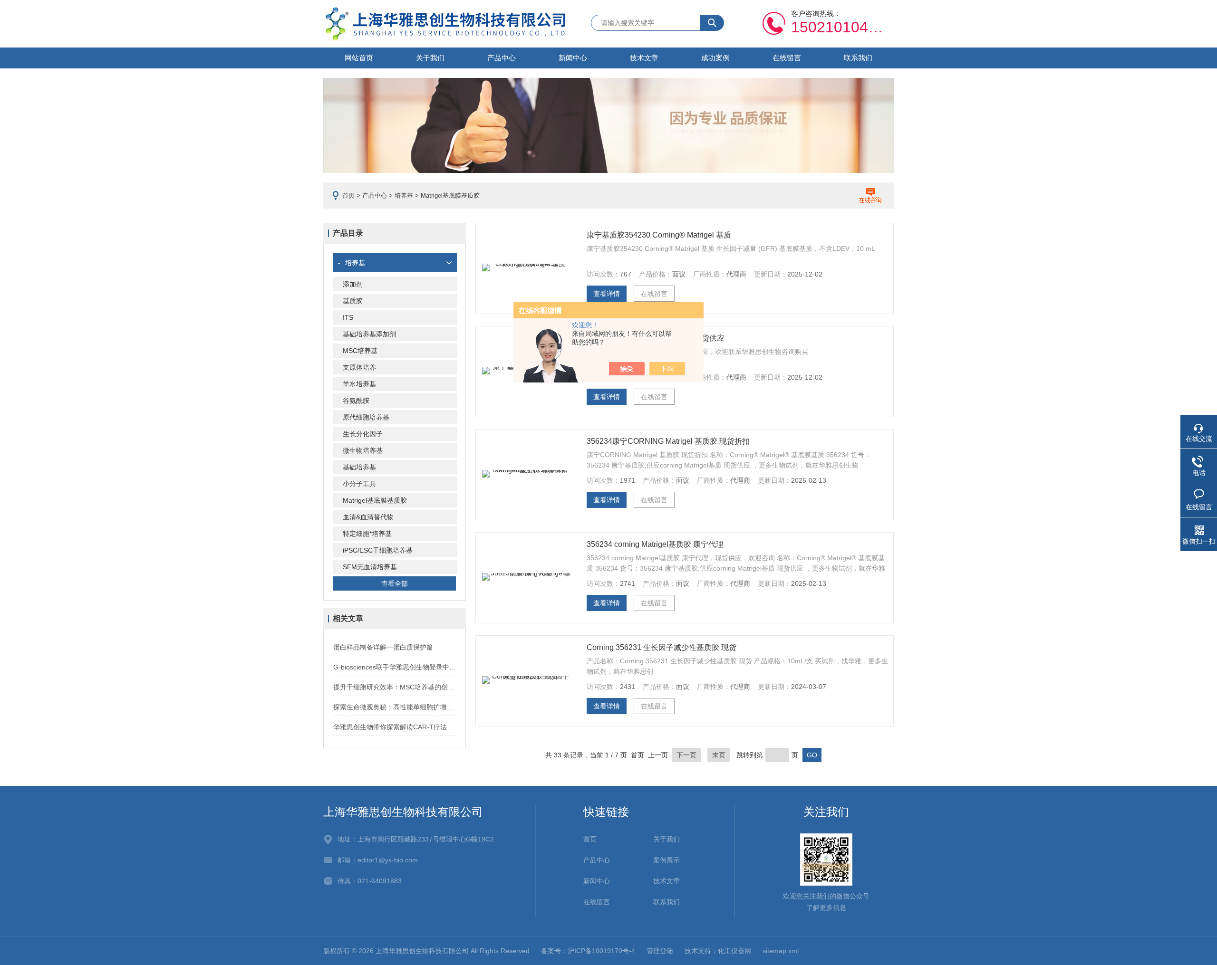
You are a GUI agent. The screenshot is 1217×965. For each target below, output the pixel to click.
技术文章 (644, 58)
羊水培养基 (359, 384)
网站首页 (359, 58)
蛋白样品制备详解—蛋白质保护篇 (383, 647)
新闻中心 (573, 58)
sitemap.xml (781, 951)
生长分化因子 (363, 434)
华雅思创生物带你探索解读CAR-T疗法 (390, 727)
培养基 (404, 195)
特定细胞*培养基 (367, 533)
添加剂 (353, 284)
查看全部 (394, 583)
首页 (348, 195)
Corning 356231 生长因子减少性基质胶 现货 (661, 647)
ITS (348, 317)
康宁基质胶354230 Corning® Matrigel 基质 (659, 235)
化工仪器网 (734, 951)
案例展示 (666, 860)
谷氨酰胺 (356, 400)
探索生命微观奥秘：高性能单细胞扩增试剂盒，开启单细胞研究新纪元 (394, 707)
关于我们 (430, 58)
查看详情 (606, 293)
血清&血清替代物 (368, 517)
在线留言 (787, 58)
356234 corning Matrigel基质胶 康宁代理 (655, 544)
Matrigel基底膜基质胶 (375, 500)
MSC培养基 (360, 350)
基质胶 (353, 301)
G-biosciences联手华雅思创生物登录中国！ (394, 667)
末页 (718, 755)
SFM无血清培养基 (370, 567)
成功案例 (715, 58)
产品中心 (501, 58)
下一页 (686, 755)
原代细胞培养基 (366, 417)
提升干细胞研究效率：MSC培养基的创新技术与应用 (394, 687)
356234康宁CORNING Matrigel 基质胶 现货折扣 (668, 441)
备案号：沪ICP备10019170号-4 (588, 951)
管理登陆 (660, 951)
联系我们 (858, 58)
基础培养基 (359, 467)
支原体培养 (359, 367)
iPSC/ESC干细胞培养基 (378, 550)
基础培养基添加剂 (369, 334)
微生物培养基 (363, 450)
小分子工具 (359, 483)
